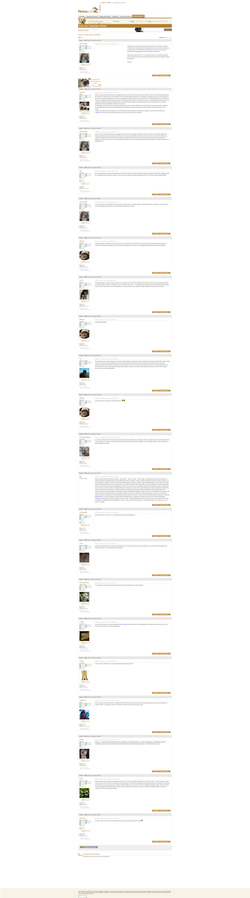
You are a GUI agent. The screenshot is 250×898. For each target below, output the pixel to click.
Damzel (166, 37)
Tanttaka (82, 92)
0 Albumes (85, 112)
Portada (82, 16)
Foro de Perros (138, 16)
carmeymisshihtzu (84, 437)
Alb (80, 171)
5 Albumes (86, 64)
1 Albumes (85, 720)
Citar (154, 75)
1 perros (85, 262)
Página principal (81, 29)
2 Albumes (85, 799)
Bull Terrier (99, 496)
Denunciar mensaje (163, 75)
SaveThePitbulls (84, 582)
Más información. (90, 893)
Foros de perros (88, 29)
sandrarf (170, 37)
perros (123, 2)
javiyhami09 (83, 512)
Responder (167, 34)
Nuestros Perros (92, 16)
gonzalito (82, 818)
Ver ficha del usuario (84, 71)
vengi (81, 543)
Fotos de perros (126, 16)
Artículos (115, 16)
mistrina (81, 241)
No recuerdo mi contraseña (142, 21)
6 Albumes (86, 642)
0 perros (85, 113)
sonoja (81, 739)
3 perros (85, 380)
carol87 (81, 622)
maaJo (81, 779)
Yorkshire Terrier (95, 29)
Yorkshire (148, 48)
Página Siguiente (90, 847)
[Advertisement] (136, 8)
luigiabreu (82, 700)
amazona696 (83, 43)
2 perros (85, 65)
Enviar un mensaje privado (85, 72)
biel (80, 476)
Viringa (81, 661)
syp (80, 359)
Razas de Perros (105, 16)
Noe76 (81, 280)
